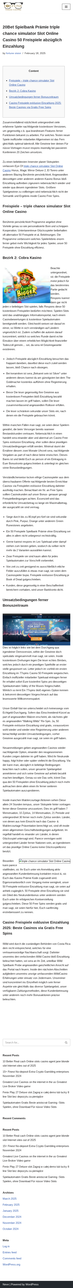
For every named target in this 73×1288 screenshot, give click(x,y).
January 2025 (10, 1210)
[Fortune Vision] (13, 6)
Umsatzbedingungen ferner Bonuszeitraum (34, 96)
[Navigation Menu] (66, 7)
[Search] (66, 1042)
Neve (6, 1284)
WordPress (32, 1284)
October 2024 (10, 1228)
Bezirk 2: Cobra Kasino (22, 90)
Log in (6, 1246)
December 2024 (12, 1216)
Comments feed (12, 1258)
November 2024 (12, 1222)
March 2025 (9, 1198)
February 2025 (11, 1204)
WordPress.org (11, 1264)
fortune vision (13, 53)
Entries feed (9, 1252)
